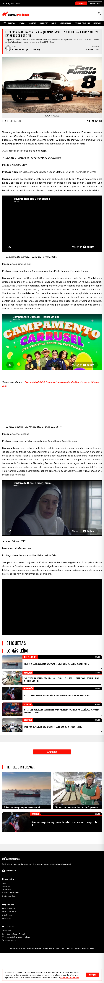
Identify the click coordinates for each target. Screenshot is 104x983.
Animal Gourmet (9, 911)
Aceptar (92, 974)
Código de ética (9, 896)
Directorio (6, 889)
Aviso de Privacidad (69, 977)
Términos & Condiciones (83, 948)
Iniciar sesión (95, 3)
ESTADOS (22, 23)
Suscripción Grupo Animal (13, 934)
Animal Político (8, 908)
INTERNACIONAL (65, 23)
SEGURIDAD (43, 23)
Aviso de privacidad (10, 892)
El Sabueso (7, 915)
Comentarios (52, 751)
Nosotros (6, 886)
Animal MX (6, 918)
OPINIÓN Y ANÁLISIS (82, 23)
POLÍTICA (11, 23)
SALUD (53, 23)
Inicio (4, 883)
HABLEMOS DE (98, 23)
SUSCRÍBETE (81, 3)
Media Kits (11, 870)
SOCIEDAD (32, 23)
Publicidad (6, 930)
